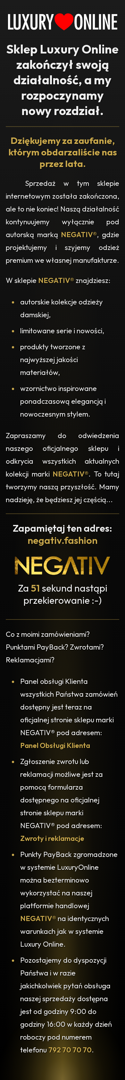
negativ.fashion (62, 540)
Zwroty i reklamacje (52, 838)
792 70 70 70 (70, 1049)
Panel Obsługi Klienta (55, 745)
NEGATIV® (79, 234)
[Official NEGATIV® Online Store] (62, 573)
